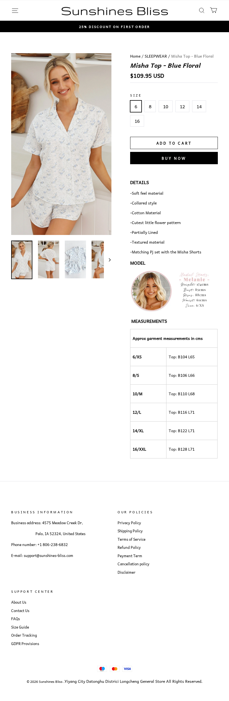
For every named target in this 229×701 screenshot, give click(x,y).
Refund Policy (129, 547)
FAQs (15, 619)
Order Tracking (24, 635)
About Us (18, 602)
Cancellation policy (133, 564)
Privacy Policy (129, 523)
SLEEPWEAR (156, 56)
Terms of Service (131, 539)
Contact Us (20, 610)
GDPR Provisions (25, 643)
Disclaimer (126, 572)
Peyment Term (130, 556)
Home (135, 56)
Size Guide (20, 627)
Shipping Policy (130, 531)
